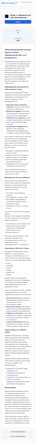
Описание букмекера (18, 432)
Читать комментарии (18, 436)
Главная (16, 2)
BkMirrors (7, 3)
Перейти (18, 22)
